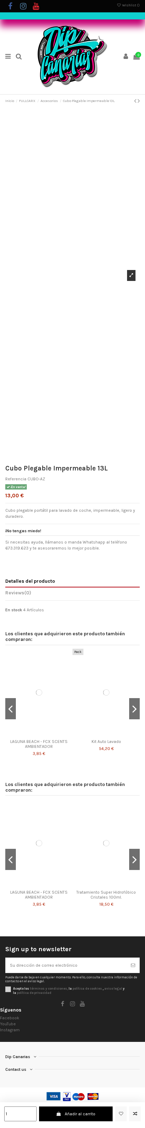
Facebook (9, 1017)
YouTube (8, 1023)
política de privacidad (34, 993)
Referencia (15, 478)
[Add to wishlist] (121, 1113)
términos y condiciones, (49, 988)
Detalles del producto (30, 581)
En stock (13, 609)
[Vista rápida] (47, 734)
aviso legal (113, 988)
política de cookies (87, 988)
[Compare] (39, 734)
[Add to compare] (135, 1113)
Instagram (10, 1029)
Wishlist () (130, 5)
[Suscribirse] (133, 965)
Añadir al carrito (80, 1113)
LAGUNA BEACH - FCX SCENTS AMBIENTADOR (39, 744)
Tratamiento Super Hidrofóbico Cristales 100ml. (106, 895)
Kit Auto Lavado (106, 741)
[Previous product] (136, 101)
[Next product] (139, 101)
